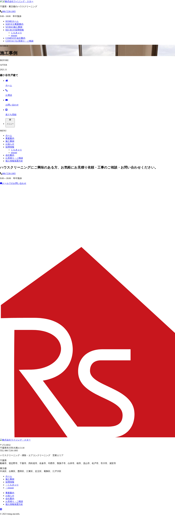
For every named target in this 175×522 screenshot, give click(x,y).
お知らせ (9, 144)
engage (14, 35)
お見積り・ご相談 (19, 41)
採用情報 (14, 30)
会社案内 (15, 38)
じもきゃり (16, 33)
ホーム (12, 21)
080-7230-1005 (9, 11)
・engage (9, 488)
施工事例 (13, 27)
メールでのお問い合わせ (14, 183)
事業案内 (14, 24)
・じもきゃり (12, 485)
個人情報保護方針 (14, 161)
